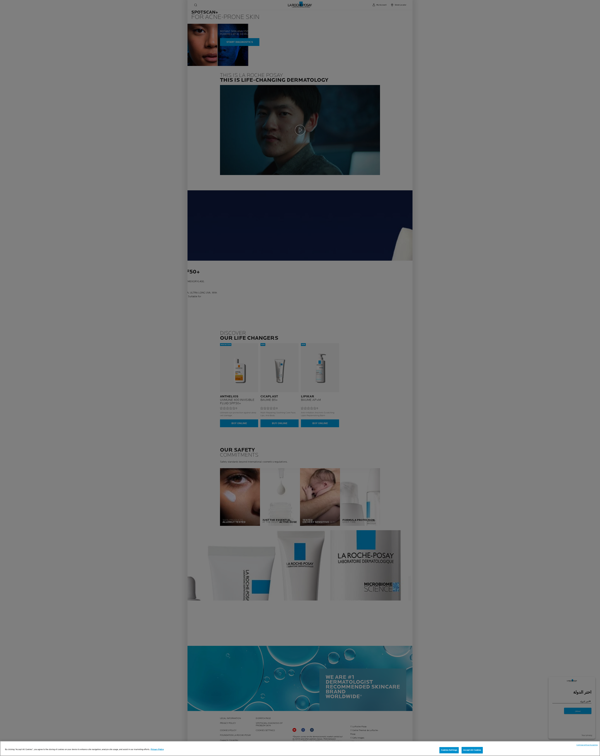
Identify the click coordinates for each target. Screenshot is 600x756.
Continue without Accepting (587, 745)
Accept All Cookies (472, 750)
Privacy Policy (157, 749)
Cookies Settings (449, 750)
